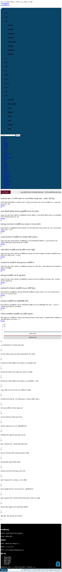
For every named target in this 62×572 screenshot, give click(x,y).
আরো (6, 96)
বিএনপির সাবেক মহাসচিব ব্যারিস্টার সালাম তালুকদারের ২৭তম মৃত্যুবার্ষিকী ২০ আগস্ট (20, 381)
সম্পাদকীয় (10, 125)
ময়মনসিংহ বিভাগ (12, 42)
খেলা (6, 58)
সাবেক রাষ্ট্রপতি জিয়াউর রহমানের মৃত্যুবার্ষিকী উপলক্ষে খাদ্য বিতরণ (20, 211)
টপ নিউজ (6, 145)
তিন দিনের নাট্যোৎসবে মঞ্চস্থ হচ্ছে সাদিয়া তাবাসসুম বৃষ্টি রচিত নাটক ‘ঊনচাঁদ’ (18, 354)
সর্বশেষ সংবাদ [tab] (32, 334)
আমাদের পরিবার (7, 557)
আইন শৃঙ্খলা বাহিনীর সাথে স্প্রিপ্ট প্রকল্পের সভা (12, 408)
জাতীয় (6, 17)
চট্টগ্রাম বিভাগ (11, 33)
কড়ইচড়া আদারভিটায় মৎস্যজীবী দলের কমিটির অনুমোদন (17, 314)
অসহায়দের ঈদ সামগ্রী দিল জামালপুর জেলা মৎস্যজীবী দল (17, 263)
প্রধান (5, 149)
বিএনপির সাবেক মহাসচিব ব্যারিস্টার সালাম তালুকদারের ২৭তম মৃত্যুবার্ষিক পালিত (18, 363)
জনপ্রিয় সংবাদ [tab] (32, 337)
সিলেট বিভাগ (11, 54)
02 (4, 326)
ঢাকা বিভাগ (10, 25)
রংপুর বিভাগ (10, 46)
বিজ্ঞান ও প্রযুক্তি (12, 104)
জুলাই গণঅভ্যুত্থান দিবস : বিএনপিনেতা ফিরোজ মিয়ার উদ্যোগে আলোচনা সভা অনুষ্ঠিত (20, 498)
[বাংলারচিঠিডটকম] (5, 3)
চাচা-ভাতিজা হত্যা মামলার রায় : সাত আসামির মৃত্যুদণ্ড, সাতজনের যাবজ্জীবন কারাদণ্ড (20, 399)
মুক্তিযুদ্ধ (10, 112)
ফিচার (6, 87)
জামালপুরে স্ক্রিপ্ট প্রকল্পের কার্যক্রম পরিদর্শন (10, 462)
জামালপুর (7, 83)
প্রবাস (6, 91)
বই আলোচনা (11, 100)
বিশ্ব (6, 71)
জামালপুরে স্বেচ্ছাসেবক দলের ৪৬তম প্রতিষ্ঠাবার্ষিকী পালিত (14, 426)
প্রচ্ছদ (6, 13)
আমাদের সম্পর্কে (7, 559)
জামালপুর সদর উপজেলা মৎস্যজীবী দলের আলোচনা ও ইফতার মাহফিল (21, 224)
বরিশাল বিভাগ (11, 38)
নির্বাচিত (5, 147)
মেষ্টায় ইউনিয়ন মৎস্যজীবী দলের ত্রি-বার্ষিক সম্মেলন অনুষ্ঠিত (18, 250)
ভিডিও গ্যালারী (7, 562)
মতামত (9, 108)
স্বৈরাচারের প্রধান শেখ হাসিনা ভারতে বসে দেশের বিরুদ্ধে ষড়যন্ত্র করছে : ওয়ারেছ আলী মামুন (27, 199)
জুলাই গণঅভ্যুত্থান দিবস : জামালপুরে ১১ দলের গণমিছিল (14, 480)
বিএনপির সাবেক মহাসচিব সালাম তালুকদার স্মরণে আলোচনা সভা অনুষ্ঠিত (16, 372)
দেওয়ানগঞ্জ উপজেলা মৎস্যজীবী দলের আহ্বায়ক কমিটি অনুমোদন (19, 237)
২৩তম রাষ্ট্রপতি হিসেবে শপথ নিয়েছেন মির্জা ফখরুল (26, 192)
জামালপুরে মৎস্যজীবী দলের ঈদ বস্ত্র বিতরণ (13, 275)
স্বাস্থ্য (9, 129)
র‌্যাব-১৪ (7, 79)
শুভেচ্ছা (9, 116)
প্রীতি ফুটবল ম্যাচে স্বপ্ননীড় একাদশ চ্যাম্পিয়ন (11, 516)
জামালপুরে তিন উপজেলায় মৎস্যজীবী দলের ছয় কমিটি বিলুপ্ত (18, 288)
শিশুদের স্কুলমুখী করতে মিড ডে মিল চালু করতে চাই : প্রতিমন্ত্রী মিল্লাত (17, 489)
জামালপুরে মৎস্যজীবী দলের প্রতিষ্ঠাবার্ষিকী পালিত (14, 301)
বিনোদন (6, 62)
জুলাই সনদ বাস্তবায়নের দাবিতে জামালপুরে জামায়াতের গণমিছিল (15, 453)
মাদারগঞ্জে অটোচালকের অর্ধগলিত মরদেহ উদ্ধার (11, 417)
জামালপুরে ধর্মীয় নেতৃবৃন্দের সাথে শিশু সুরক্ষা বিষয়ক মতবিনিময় (14, 507)
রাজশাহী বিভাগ (11, 50)
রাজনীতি (6, 75)
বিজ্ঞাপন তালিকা (7, 560)
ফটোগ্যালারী (6, 564)
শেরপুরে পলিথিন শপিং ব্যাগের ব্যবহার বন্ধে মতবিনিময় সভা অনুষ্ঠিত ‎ (16, 390)
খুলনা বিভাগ (10, 29)
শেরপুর (9, 120)
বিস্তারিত (3, 206)
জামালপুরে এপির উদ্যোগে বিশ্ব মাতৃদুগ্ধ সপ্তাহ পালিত (13, 471)
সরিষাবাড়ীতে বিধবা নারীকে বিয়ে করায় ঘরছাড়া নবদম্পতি (13, 435)
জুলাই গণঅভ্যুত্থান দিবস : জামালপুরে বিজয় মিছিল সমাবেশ (14, 444)
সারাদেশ (6, 21)
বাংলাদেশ (7, 67)
